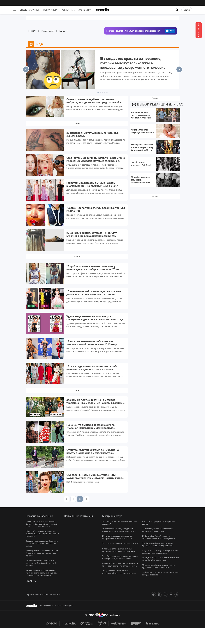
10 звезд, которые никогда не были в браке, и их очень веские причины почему (42, 553)
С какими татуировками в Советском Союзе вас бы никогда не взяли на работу (42, 543)
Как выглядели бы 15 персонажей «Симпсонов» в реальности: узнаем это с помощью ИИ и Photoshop (43, 572)
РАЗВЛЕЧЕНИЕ (68, 10)
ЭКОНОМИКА (85, 10)
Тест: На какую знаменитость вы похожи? (120, 543)
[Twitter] (165, 594)
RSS (58, 594)
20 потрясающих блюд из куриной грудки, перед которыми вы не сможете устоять (119, 531)
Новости (32, 31)
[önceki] (25, 69)
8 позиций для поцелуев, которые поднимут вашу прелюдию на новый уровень (118, 551)
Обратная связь (33, 594)
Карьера (52, 594)
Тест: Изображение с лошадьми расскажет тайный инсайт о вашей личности (41, 563)
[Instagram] (153, 594)
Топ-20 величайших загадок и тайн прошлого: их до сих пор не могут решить (157, 545)
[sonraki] (179, 69)
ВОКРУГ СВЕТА (50, 10)
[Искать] (177, 10)
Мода (62, 31)
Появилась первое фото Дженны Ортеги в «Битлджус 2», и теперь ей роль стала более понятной (41, 524)
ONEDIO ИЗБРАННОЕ (29, 10)
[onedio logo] (102, 10)
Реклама (44, 594)
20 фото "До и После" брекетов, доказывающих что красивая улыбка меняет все (158, 538)
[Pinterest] (176, 594)
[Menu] (15, 10)
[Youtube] (171, 594)
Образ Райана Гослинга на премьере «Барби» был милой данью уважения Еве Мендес (42, 533)
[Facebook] (159, 594)
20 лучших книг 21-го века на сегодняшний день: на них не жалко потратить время (118, 573)
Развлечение (47, 31)
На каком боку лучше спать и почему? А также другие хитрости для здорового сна (120, 565)
